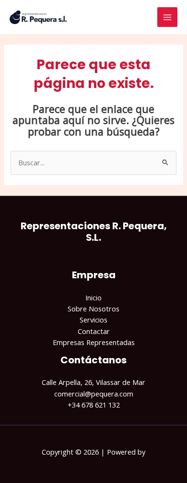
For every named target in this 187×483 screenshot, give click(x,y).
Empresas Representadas (94, 342)
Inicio (93, 297)
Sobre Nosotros (93, 308)
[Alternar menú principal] (167, 17)
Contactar (94, 331)
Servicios (93, 319)
